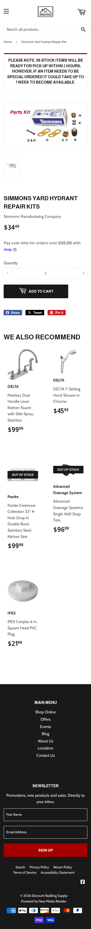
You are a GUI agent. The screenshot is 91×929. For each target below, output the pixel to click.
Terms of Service (24, 872)
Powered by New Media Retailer (43, 901)
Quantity (11, 263)
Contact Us (45, 755)
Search (20, 867)
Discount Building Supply (49, 896)
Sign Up (45, 850)
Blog (45, 733)
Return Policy (62, 867)
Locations (45, 748)
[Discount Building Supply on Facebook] (83, 882)
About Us (45, 741)
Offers (46, 719)
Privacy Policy (39, 867)
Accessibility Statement (57, 872)
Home (8, 42)
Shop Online (45, 712)
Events (45, 726)
